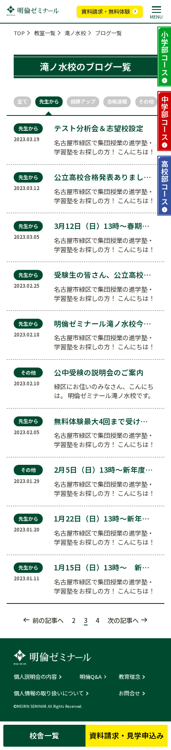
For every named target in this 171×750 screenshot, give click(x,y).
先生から (49, 101)
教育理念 (129, 676)
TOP (19, 33)
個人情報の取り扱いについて (49, 693)
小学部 (164, 53)
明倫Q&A (91, 676)
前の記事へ (48, 620)
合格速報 (117, 101)
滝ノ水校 (75, 33)
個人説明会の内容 (35, 676)
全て (22, 101)
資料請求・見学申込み (126, 735)
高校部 (164, 182)
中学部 (164, 118)
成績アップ (83, 101)
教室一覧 (45, 33)
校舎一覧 (44, 735)
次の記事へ (123, 620)
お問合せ (129, 693)
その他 (146, 101)
